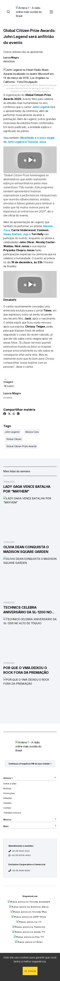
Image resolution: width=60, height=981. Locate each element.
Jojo (25, 234)
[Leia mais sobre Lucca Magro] (30, 383)
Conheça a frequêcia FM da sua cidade (29, 763)
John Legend (40, 107)
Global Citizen (14, 439)
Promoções (9, 793)
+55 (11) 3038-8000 (21, 870)
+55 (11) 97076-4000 (21, 855)
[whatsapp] (14, 414)
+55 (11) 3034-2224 (21, 851)
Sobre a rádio (9, 783)
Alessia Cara (32, 431)
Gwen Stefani (12, 234)
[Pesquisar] (8, 11)
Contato (7, 808)
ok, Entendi (30, 971)
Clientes (7, 803)
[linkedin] (18, 414)
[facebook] (4, 414)
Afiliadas (7, 798)
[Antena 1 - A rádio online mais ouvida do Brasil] (30, 12)
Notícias (7, 788)
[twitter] (9, 414)
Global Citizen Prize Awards (21, 446)
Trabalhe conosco (12, 812)
